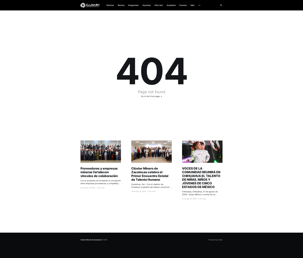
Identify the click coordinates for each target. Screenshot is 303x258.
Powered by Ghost (216, 240)
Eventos (183, 5)
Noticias (110, 5)
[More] (199, 5)
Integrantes (133, 5)
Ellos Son (159, 5)
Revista (121, 5)
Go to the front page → (151, 96)
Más (192, 5)
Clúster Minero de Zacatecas (90, 240)
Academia (171, 5)
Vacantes (146, 5)
